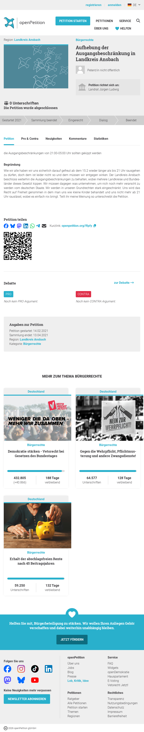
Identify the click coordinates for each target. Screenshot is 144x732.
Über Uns (101, 28)
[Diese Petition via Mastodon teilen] (19, 226)
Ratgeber (73, 699)
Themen (73, 712)
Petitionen (105, 21)
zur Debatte (122, 282)
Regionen (74, 716)
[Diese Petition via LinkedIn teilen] (25, 226)
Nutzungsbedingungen (123, 703)
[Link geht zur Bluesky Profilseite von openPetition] (21, 680)
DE (133, 5)
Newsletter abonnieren (27, 699)
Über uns (73, 663)
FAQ (110, 663)
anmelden (114, 5)
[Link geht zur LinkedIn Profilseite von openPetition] (48, 668)
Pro (8, 294)
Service (125, 21)
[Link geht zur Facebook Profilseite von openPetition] (7, 668)
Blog (71, 672)
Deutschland (36, 391)
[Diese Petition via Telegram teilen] (38, 226)
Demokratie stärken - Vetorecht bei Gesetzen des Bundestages (36, 453)
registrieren (93, 5)
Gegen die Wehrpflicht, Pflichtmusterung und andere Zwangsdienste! (108, 453)
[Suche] (138, 20)
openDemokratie (118, 672)
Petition (9, 138)
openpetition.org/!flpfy (77, 226)
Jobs (71, 668)
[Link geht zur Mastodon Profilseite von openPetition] (7, 680)
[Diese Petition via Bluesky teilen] (12, 226)
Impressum (115, 712)
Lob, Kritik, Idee (78, 681)
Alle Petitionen (77, 703)
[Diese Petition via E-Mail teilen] (44, 226)
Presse (72, 676)
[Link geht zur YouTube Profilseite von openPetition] (35, 680)
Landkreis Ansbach (27, 40)
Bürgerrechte (85, 40)
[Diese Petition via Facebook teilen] (6, 226)
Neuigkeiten (54, 138)
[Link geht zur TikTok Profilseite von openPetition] (35, 668)
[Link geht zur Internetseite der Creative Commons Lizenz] (6, 728)
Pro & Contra (29, 138)
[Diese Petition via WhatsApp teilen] (32, 226)
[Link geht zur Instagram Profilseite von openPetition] (21, 668)
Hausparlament (118, 676)
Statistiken (101, 138)
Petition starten (72, 21)
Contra (83, 294)
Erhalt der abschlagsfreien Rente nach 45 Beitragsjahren (36, 561)
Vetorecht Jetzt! (118, 685)
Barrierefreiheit (117, 716)
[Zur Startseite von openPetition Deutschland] (25, 23)
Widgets (113, 668)
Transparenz (116, 699)
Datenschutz (116, 707)
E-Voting (113, 681)
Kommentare (78, 138)
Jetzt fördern (72, 639)
